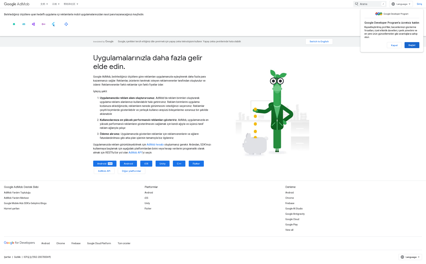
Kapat (394, 45)
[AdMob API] (66, 25)
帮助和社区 (69, 3)
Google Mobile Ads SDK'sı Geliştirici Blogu (25, 203)
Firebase (289, 203)
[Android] (14, 25)
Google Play (291, 224)
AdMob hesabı (155, 144)
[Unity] (33, 25)
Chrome (289, 198)
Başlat (412, 45)
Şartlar (7, 257)
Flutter (196, 163)
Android (102, 163)
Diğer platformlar (131, 170)
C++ (179, 163)
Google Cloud (292, 219)
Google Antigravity (295, 214)
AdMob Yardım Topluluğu (17, 192)
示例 (54, 3)
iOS (146, 163)
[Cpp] (43, 25)
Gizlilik (17, 257)
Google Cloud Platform (99, 243)
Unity (163, 163)
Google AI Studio (294, 208)
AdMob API (135, 152)
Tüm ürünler (124, 243)
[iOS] (23, 25)
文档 (42, 3)
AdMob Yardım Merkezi (16, 198)
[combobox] (370, 4)
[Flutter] (53, 25)
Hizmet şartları (11, 208)
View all (289, 230)
